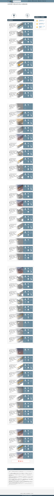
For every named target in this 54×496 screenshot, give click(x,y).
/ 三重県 (10, 2)
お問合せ (32, 493)
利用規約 (25, 493)
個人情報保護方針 (28, 493)
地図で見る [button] (21, 461)
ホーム (8, 2)
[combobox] (17, 1)
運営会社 (22, 493)
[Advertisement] (20, 7)
